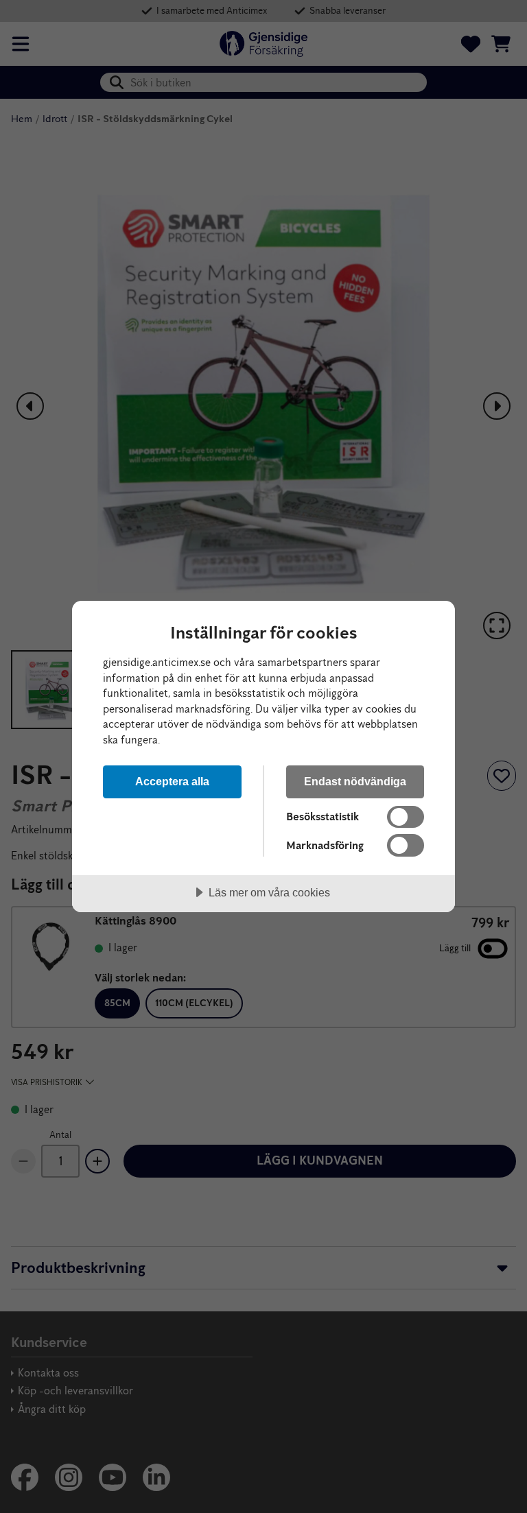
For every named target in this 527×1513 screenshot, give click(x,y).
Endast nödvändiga (355, 781)
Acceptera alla (172, 781)
